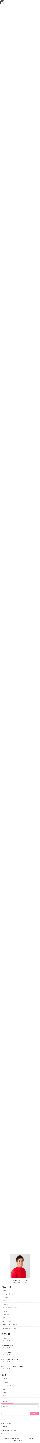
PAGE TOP (37, 1397)
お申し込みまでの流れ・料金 (10, 1307)
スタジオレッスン (7, 1379)
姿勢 (4, 1389)
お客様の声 (5, 1304)
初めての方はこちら (8, 1321)
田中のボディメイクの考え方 (10, 1328)
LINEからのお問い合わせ (9, 1294)
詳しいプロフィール (21, 1282)
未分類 (4, 1392)
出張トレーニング (7, 1318)
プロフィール (6, 1311)
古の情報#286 (5, 1338)
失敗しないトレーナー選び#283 (10, 1359)
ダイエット (5, 1382)
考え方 (4, 1396)
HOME (4, 1290)
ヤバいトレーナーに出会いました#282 (12, 1366)
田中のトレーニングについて (10, 1324)
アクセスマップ (6, 1297)
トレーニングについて (8, 1385)
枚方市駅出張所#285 (7, 1345)
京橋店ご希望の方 (7, 1314)
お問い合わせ (6, 1301)
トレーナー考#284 (6, 1352)
